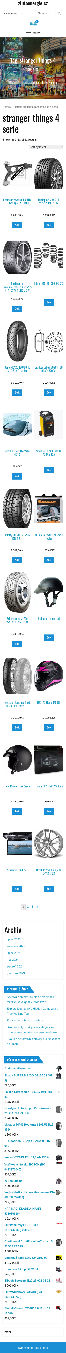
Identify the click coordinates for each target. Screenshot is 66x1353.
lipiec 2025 (14, 939)
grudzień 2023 (16, 973)
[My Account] (31, 24)
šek (17, 225)
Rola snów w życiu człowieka (25, 1020)
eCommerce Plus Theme (33, 1347)
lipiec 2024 (14, 952)
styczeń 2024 (15, 966)
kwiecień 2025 (16, 946)
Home (6, 106)
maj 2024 (12, 959)
